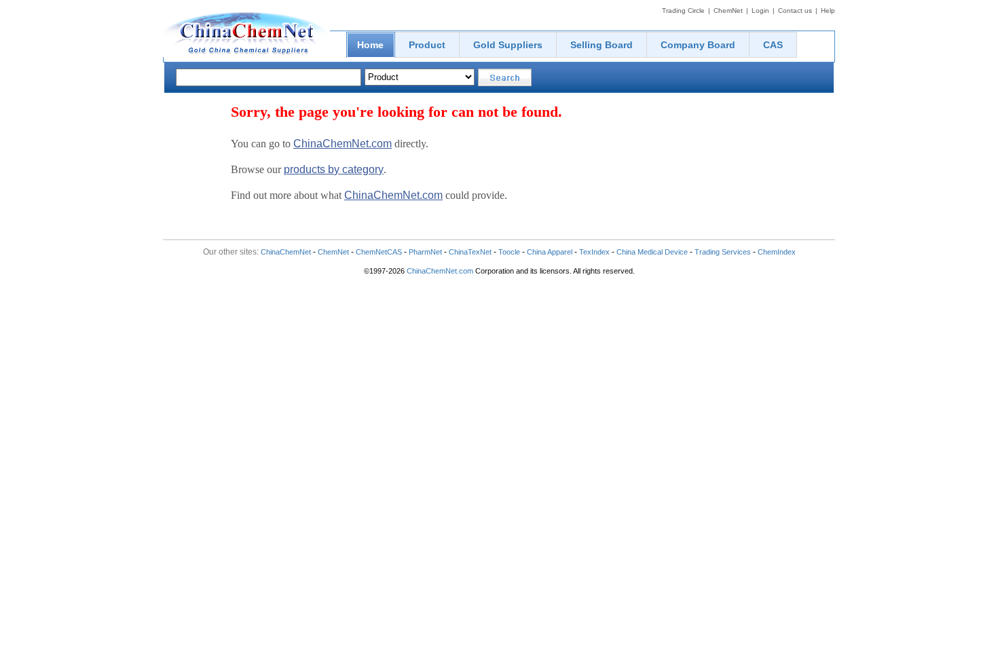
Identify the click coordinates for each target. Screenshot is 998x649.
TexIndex (594, 252)
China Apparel (549, 252)
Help (828, 10)
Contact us (795, 10)
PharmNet (425, 252)
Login (760, 10)
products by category (334, 169)
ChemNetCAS (379, 252)
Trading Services (723, 252)
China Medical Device (652, 252)
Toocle (509, 252)
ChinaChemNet (286, 252)
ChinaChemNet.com (342, 143)
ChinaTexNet (470, 252)
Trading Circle (683, 10)
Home (370, 44)
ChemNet (728, 10)
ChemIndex (777, 252)
